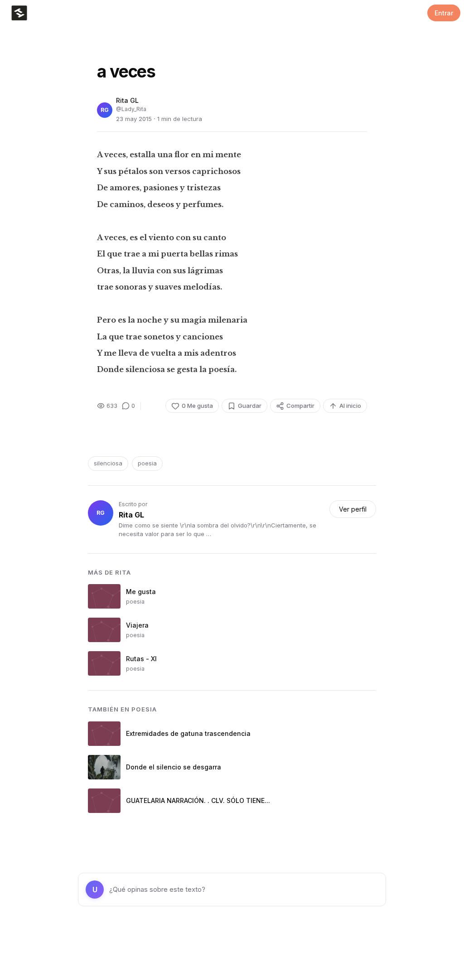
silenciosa (108, 463)
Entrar (444, 13)
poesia (147, 463)
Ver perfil (353, 509)
